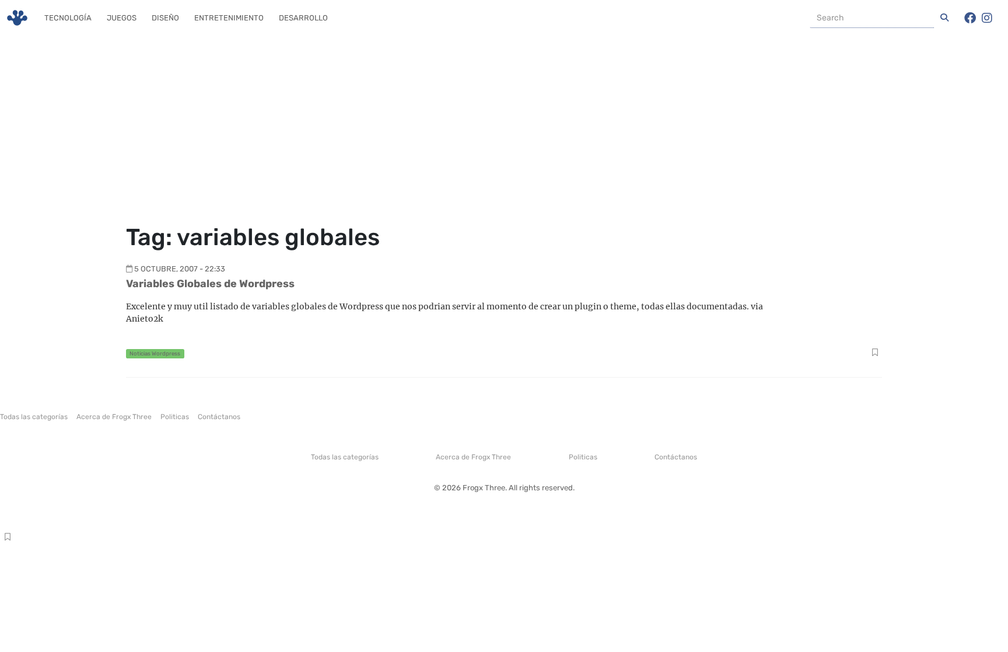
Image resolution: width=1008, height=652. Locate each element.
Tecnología (68, 17)
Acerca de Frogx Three (114, 417)
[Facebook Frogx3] (970, 18)
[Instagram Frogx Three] (987, 18)
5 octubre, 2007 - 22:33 (179, 268)
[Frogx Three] (17, 18)
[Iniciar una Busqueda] (944, 18)
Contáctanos (219, 417)
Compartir (874, 354)
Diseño (165, 17)
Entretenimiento (229, 17)
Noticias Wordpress (155, 353)
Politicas (174, 417)
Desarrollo (303, 17)
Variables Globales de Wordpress (210, 283)
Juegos (121, 17)
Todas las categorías (34, 417)
